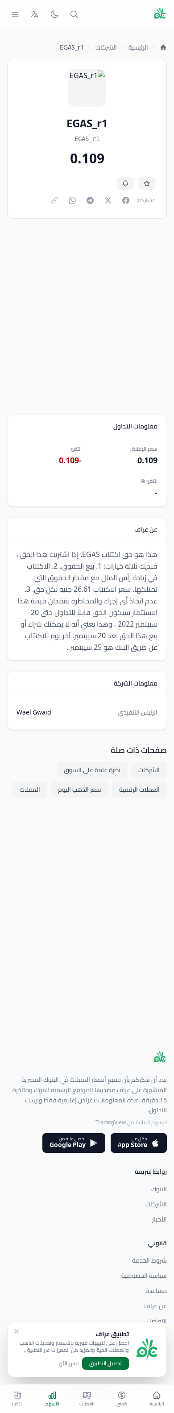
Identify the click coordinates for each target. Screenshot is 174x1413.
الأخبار (159, 1219)
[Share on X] (108, 200)
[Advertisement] (87, 316)
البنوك (159, 1189)
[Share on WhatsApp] (72, 200)
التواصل (157, 1321)
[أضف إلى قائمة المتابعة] (147, 183)
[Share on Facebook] (126, 200)
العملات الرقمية (139, 789)
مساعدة (156, 1291)
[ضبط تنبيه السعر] (125, 183)
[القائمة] (15, 14)
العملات (30, 789)
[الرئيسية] (163, 47)
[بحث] (74, 14)
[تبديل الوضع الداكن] (54, 14)
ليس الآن (69, 1363)
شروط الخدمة (149, 1260)
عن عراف (155, 1306)
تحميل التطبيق (105, 1363)
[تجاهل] (16, 1331)
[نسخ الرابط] (54, 200)
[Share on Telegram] (90, 200)
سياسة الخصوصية (144, 1275)
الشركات (106, 47)
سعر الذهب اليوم (79, 789)
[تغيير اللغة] (35, 14)
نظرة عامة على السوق (92, 770)
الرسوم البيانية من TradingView (131, 1122)
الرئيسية (138, 47)
